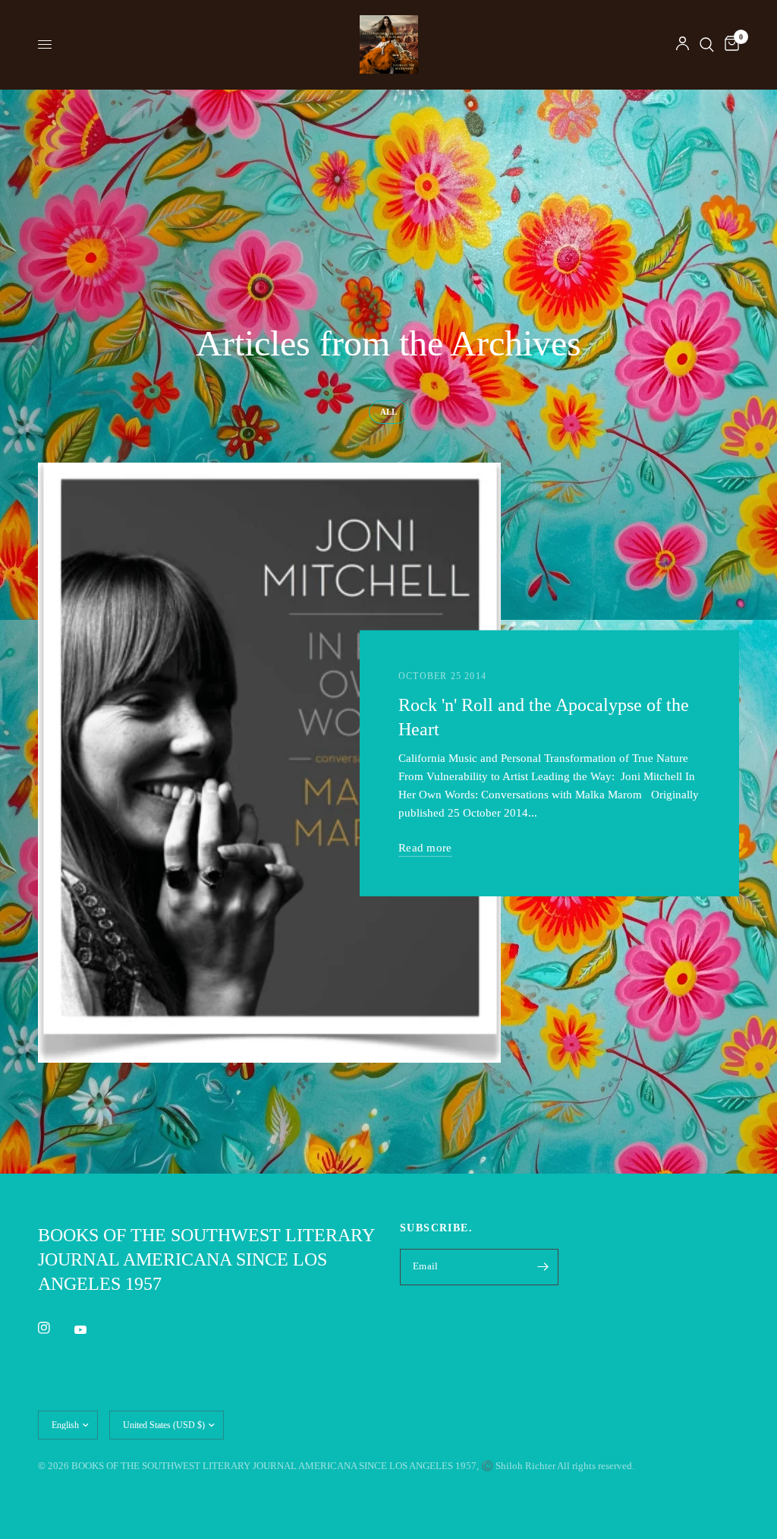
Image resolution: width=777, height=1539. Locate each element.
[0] (729, 44)
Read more (425, 848)
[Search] (706, 44)
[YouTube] (91, 1329)
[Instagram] (54, 1328)
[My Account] (682, 44)
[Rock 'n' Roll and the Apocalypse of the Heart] (269, 763)
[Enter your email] (543, 1267)
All (388, 411)
